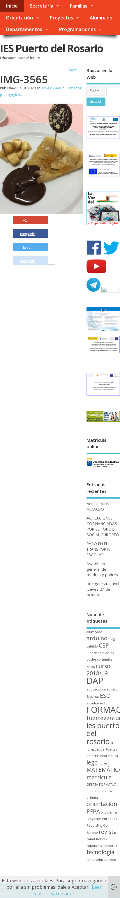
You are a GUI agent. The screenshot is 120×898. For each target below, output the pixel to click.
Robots (101, 839)
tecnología (100, 852)
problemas (109, 812)
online (91, 791)
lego (92, 762)
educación (95, 689)
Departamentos (24, 29)
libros (103, 763)
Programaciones (77, 29)
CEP (104, 645)
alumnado (94, 632)
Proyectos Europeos (102, 819)
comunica (104, 659)
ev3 (102, 703)
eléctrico (111, 689)
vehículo (102, 860)
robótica (93, 846)
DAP (95, 680)
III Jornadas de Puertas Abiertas (102, 749)
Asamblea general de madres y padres (102, 569)
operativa (104, 791)
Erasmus (93, 697)
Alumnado (101, 18)
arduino (97, 638)
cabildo (92, 646)
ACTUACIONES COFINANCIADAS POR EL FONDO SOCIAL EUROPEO (103, 526)
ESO (105, 695)
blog (111, 639)
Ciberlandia (95, 653)
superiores (108, 846)
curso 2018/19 (98, 669)
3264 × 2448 (51, 88)
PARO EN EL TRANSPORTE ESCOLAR (98, 549)
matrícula (99, 777)
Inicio (12, 6)
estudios (93, 703)
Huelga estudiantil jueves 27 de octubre (103, 589)
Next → (74, 70)
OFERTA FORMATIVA (102, 784)
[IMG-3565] (41, 212)
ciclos (109, 653)
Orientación (19, 18)
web (113, 860)
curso (91, 667)
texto (91, 860)
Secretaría (41, 6)
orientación (102, 804)
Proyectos (61, 18)
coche (91, 659)
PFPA (93, 811)
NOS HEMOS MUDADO (98, 506)
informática (109, 756)
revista (108, 832)
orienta (92, 798)
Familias (78, 6)
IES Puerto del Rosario (51, 48)
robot (91, 839)
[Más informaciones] (51, 260)
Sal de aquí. (62, 893)
